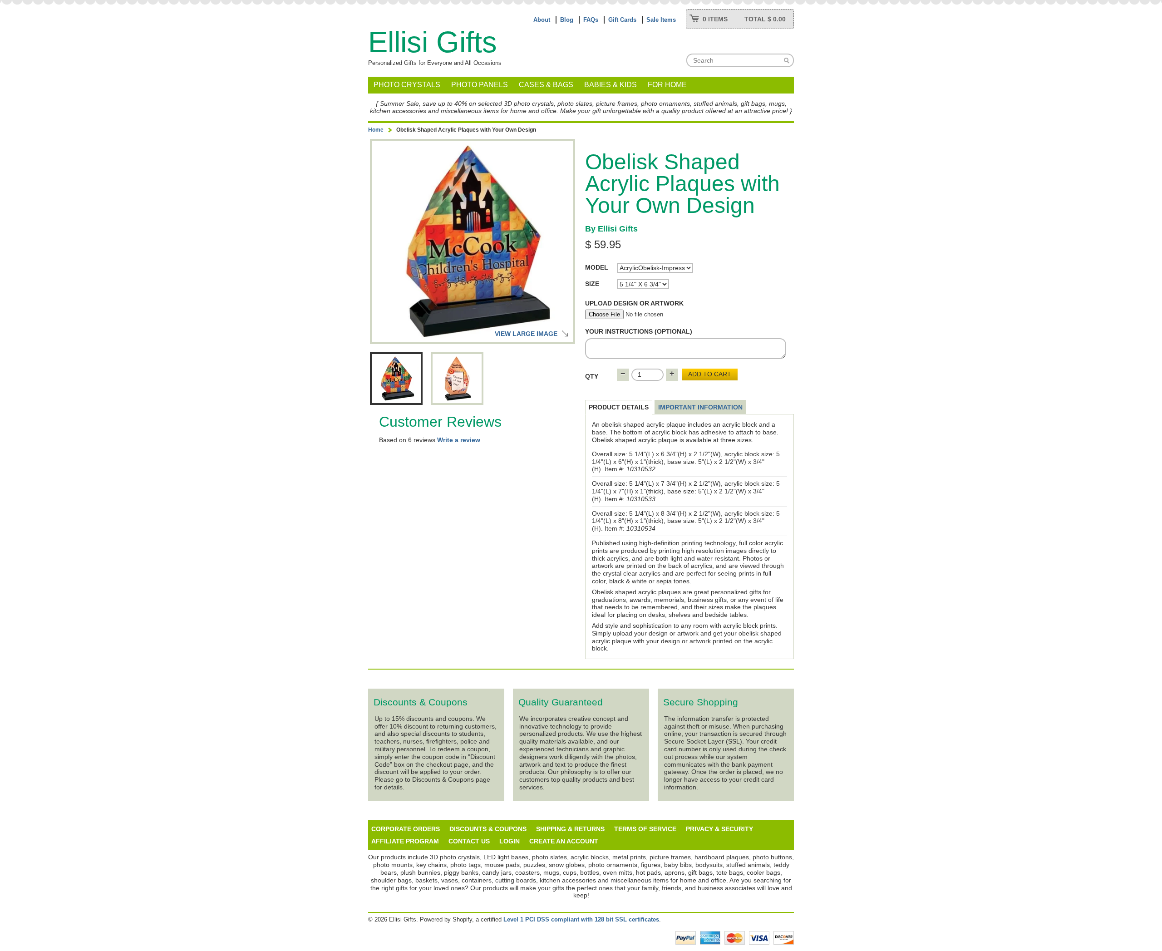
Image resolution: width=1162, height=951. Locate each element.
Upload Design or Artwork (634, 303)
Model (596, 267)
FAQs (590, 19)
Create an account (563, 841)
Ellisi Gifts (432, 42)
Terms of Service (645, 829)
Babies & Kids (610, 85)
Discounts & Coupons (488, 829)
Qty (591, 376)
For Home (667, 85)
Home (376, 130)
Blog (566, 19)
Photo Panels (479, 85)
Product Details (619, 407)
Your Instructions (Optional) (638, 331)
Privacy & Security (719, 829)
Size (592, 283)
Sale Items (661, 19)
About (541, 19)
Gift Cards (622, 19)
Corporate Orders (405, 829)
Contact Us (469, 841)
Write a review (458, 439)
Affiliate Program (405, 841)
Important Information (700, 407)
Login (509, 841)
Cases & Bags (546, 85)
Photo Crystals (407, 85)
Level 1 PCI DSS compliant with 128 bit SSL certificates (581, 919)
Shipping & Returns (570, 829)
